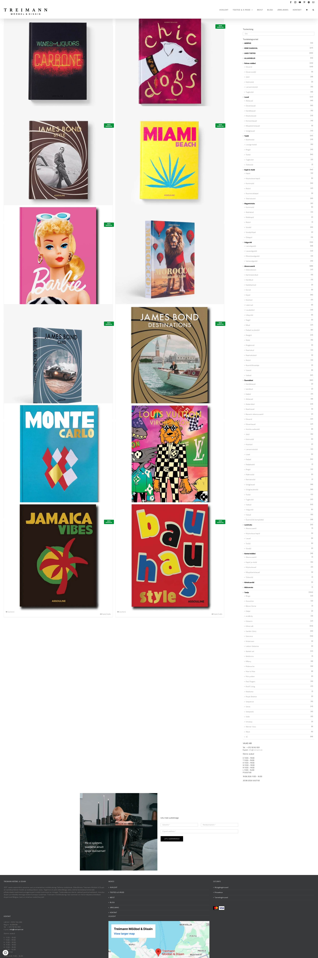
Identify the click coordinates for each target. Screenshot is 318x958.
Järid (248, 77)
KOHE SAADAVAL (251, 48)
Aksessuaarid (249, 266)
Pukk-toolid (250, 475)
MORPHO (247, 43)
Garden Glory (251, 631)
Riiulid (248, 189)
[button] (313, 10)
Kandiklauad (251, 111)
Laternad (249, 305)
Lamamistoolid (252, 87)
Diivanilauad (251, 106)
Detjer (248, 611)
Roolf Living (250, 686)
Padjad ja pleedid (252, 330)
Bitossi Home (251, 606)
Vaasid (248, 370)
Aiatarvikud (250, 404)
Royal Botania (251, 697)
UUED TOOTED (250, 53)
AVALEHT (113, 887)
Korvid (248, 290)
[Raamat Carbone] (58, 61)
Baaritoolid (250, 140)
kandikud (249, 389)
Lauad (246, 97)
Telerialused (251, 199)
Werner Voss (251, 727)
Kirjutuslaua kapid (253, 178)
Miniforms (250, 656)
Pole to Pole (250, 671)
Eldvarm (249, 621)
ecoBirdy (249, 616)
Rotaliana (249, 692)
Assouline (250, 601)
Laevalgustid (251, 246)
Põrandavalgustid (253, 256)
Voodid (248, 227)
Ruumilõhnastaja (252, 365)
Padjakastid (250, 464)
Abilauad (249, 101)
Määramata (248, 587)
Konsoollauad (251, 121)
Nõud (248, 325)
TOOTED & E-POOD (117, 892)
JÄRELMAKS (114, 908)
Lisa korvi (10, 612)
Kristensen (250, 641)
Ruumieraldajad (252, 193)
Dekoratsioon (251, 270)
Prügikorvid (250, 345)
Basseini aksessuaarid (254, 414)
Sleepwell (250, 712)
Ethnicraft (249, 626)
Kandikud (249, 280)
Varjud (248, 515)
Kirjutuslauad (251, 116)
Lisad (248, 454)
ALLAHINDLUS (249, 58)
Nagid (248, 320)
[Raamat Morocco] (169, 259)
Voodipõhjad (251, 232)
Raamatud (250, 350)
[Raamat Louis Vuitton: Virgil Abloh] (169, 457)
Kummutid (250, 183)
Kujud (248, 295)
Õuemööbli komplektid (255, 520)
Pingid (248, 150)
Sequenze (250, 702)
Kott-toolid (250, 82)
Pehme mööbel (250, 63)
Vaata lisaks (106, 614)
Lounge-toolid (251, 145)
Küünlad (249, 300)
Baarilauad (250, 409)
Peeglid (249, 335)
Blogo (248, 596)
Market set (250, 651)
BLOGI (112, 902)
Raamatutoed (251, 355)
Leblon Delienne (252, 646)
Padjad (248, 459)
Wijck (248, 732)
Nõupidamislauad (253, 126)
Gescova (249, 636)
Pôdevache (250, 666)
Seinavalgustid (251, 261)
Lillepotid (249, 315)
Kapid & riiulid (249, 170)
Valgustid (248, 242)
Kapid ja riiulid (251, 562)
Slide (248, 717)
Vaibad (248, 375)
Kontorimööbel (250, 554)
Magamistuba (249, 204)
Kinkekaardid (249, 582)
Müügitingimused (221, 887)
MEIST (112, 897)
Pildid (248, 340)
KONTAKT (113, 912)
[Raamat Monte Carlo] (58, 457)
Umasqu (249, 722)
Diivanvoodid (251, 72)
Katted (248, 394)
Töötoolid (249, 165)
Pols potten (250, 676)
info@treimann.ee (256, 750)
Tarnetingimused (221, 897)
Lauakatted (250, 310)
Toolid (246, 136)
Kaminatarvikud (252, 275)
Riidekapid (250, 217)
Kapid (248, 173)
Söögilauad (250, 131)
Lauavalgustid (251, 251)
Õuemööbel (248, 380)
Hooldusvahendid (253, 429)
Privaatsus (219, 892)
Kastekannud (251, 285)
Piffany (248, 661)
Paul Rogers (250, 682)
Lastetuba (248, 525)
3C (247, 737)
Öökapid (249, 237)
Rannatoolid (250, 480)
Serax (248, 707)
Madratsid (250, 212)
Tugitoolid (250, 92)
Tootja (246, 592)
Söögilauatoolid (252, 490)
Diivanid (249, 67)
